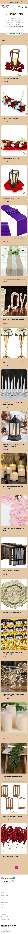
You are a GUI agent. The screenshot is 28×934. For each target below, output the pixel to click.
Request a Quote (5, 919)
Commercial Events (5, 916)
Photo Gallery (4, 914)
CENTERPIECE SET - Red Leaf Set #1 (12, 78)
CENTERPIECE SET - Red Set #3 (11, 199)
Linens (2, 907)
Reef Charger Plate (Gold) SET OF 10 (12, 612)
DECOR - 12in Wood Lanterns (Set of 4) (12, 816)
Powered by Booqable (6, 931)
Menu (3, 40)
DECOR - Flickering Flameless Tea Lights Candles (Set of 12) (13, 487)
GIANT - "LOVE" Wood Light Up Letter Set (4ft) (13, 320)
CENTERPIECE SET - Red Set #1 (11, 118)
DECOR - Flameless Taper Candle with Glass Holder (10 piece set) (14, 403)
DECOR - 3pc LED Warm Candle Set (11, 736)
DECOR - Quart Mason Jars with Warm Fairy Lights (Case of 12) (14, 695)
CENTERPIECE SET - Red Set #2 (11, 158)
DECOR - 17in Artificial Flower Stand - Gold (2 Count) (13, 362)
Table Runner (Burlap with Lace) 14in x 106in (14, 279)
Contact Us (3, 890)
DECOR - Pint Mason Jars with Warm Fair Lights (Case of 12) (13, 653)
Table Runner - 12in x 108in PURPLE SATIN (13, 239)
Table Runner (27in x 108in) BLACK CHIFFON (11, 571)
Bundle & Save (4, 895)
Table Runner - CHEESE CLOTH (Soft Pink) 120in (13, 529)
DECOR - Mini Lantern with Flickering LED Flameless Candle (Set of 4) (13, 445)
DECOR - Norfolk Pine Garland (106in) (12, 776)
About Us (3, 892)
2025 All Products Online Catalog (14, 26)
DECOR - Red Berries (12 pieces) (11, 856)
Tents (2, 904)
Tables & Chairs (4, 902)
